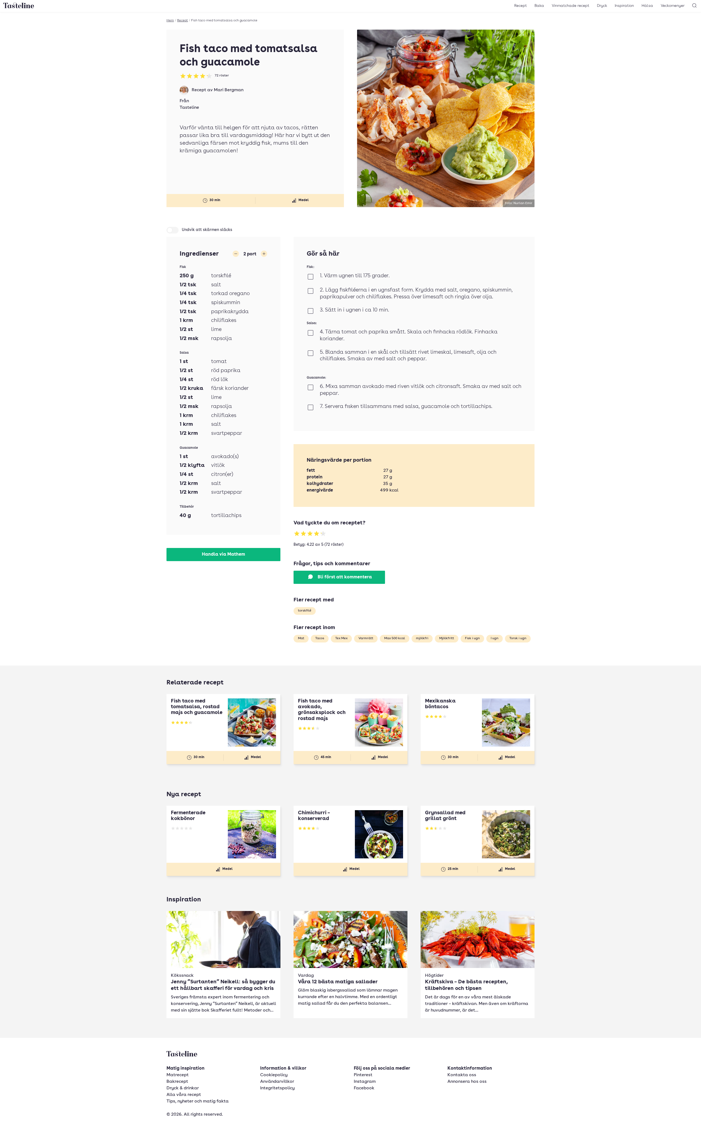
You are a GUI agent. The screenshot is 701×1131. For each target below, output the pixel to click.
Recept (520, 6)
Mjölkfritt (446, 638)
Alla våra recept (183, 1095)
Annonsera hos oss (467, 1081)
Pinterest (363, 1075)
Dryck (602, 6)
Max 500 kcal (394, 638)
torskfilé (304, 610)
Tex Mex (341, 638)
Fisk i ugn (472, 638)
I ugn (494, 638)
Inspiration (624, 6)
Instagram (365, 1081)
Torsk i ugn (517, 638)
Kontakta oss (461, 1075)
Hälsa (647, 6)
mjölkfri (422, 638)
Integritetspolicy (277, 1088)
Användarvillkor (277, 1081)
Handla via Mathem (223, 554)
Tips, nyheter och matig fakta (197, 1101)
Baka (539, 6)
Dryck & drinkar (182, 1088)
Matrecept (177, 1075)
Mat (301, 638)
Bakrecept (177, 1081)
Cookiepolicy (274, 1075)
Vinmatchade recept (570, 6)
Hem (170, 20)
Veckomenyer (673, 6)
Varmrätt (365, 638)
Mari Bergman (228, 90)
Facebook (364, 1088)
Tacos (319, 638)
